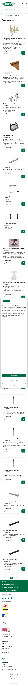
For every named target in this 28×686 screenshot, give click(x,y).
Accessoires (17, 15)
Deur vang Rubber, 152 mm (10, 530)
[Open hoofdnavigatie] (26, 3)
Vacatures (4, 655)
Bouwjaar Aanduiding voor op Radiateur (14, 38)
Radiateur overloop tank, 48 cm (11, 470)
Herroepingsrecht (14, 683)
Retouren (4, 638)
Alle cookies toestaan (13, 375)
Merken (3, 650)
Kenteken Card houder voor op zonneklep (9, 134)
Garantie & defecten (6, 640)
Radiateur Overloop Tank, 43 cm (11, 439)
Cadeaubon (4, 643)
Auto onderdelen (9, 15)
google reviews (6, 601)
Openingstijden (5, 652)
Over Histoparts (5, 648)
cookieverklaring (6, 313)
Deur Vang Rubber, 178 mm (10, 559)
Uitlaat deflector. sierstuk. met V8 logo (13, 248)
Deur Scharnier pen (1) (9, 166)
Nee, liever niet (14, 380)
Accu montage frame (8, 196)
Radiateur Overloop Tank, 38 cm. (12, 407)
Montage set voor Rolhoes (10, 104)
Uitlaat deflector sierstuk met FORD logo (14, 282)
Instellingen (13, 385)
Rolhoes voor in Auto (8, 72)
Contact (3, 654)
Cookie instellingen (14, 678)
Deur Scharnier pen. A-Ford (10, 502)
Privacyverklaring (14, 676)
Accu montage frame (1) (9, 223)
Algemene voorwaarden (14, 681)
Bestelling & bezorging (7, 636)
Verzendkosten (5, 641)
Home (3, 15)
